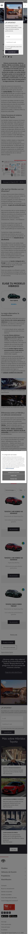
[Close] (19, 8)
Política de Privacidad (10, 468)
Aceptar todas (14, 475)
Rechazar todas (13, 478)
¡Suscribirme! (12, 52)
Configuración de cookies (13, 472)
